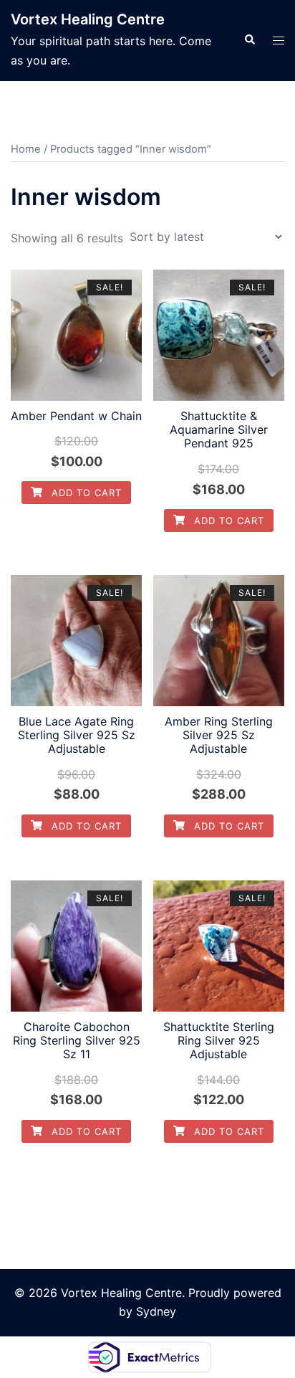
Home (26, 149)
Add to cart (85, 492)
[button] (249, 40)
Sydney (156, 1311)
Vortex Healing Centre (88, 19)
